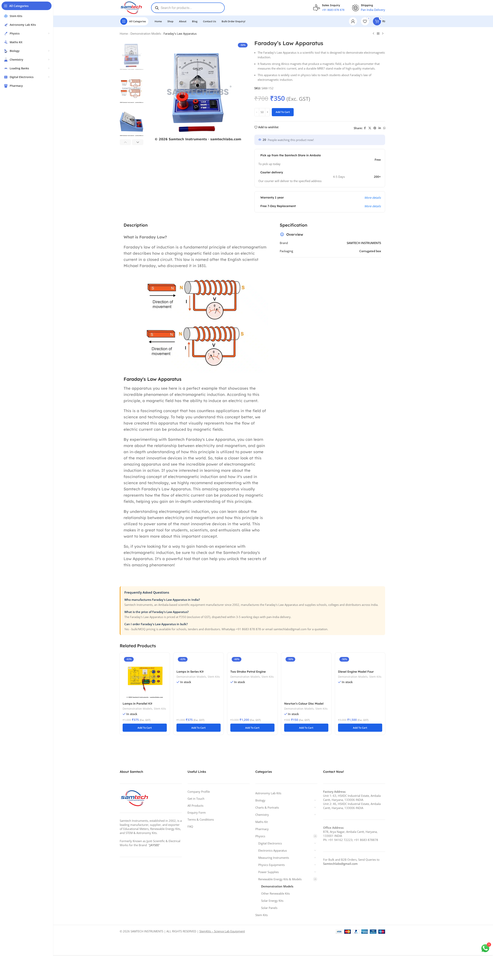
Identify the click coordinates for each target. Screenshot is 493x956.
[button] (125, 142)
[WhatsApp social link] (384, 128)
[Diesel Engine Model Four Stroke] (360, 662)
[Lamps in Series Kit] (198, 662)
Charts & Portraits (267, 807)
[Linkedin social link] (379, 128)
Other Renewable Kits (275, 893)
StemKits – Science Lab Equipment (222, 931)
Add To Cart (283, 112)
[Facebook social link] (365, 128)
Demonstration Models (145, 33)
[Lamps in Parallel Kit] (145, 678)
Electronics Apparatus (272, 850)
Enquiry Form (197, 812)
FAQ (190, 826)
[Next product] (382, 33)
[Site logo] (132, 7)
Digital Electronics (270, 843)
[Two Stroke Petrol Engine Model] (252, 662)
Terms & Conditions (201, 819)
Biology (260, 800)
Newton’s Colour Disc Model (304, 703)
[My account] (353, 21)
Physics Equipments (271, 865)
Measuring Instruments (273, 858)
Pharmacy (262, 829)
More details (372, 206)
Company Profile (199, 792)
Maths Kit (261, 822)
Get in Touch (196, 798)
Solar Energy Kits (272, 901)
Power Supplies (268, 872)
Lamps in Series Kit (190, 671)
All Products (195, 805)
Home (124, 33)
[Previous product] (373, 33)
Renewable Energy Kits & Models (280, 879)
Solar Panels (269, 908)
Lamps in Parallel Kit (137, 703)
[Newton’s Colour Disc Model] (306, 678)
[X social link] (369, 128)
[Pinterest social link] (374, 128)
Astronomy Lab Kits (268, 793)
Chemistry (262, 815)
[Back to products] (378, 33)
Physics (260, 836)
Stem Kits (160, 708)
